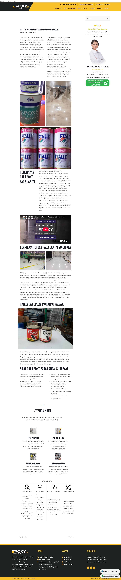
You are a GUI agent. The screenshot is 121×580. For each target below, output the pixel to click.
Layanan (57, 8)
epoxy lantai (33, 438)
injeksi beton (58, 438)
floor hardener (33, 463)
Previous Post (23, 537)
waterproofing (58, 463)
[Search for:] (97, 18)
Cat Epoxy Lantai (70, 8)
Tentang (92, 8)
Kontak (99, 8)
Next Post (70, 537)
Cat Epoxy (23, 32)
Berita (106, 8)
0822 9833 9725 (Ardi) (98, 66)
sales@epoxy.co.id (97, 69)
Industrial (81, 8)
